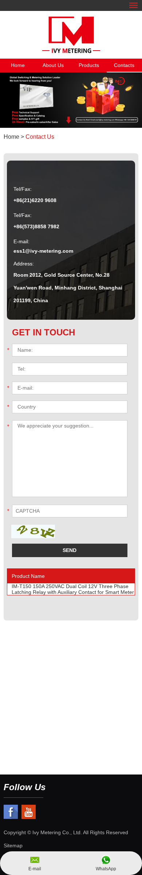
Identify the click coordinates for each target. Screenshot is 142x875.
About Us (53, 65)
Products (89, 65)
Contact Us (39, 137)
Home (18, 65)
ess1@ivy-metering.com (43, 251)
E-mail (34, 868)
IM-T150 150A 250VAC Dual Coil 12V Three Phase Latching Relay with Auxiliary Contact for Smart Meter (73, 589)
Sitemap (13, 845)
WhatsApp (106, 868)
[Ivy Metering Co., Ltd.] (71, 34)
